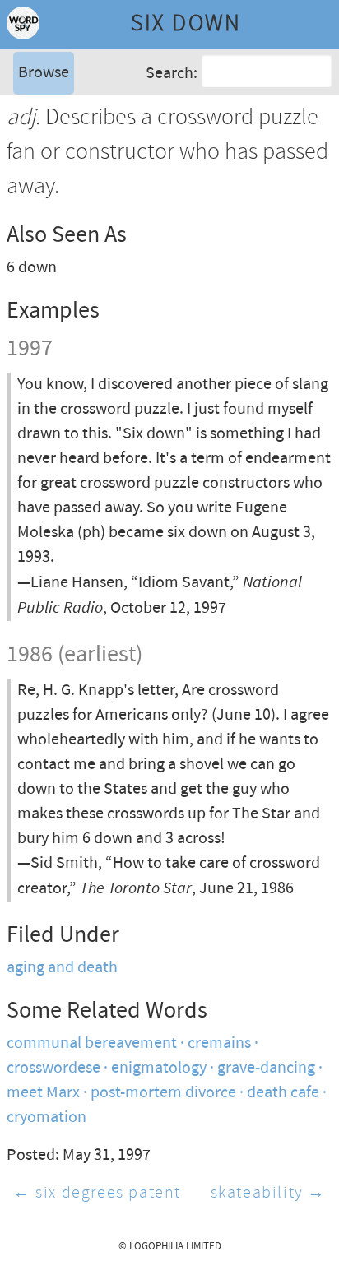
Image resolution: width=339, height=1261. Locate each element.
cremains (219, 1043)
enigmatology (159, 1068)
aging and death (62, 968)
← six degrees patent (97, 1193)
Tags (32, 135)
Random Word (66, 160)
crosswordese (53, 1068)
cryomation (46, 1117)
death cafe (283, 1093)
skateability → (268, 1193)
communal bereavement (92, 1043)
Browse (43, 73)
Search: (171, 73)
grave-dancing (266, 1068)
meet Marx (43, 1093)
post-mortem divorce (163, 1093)
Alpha (36, 111)
